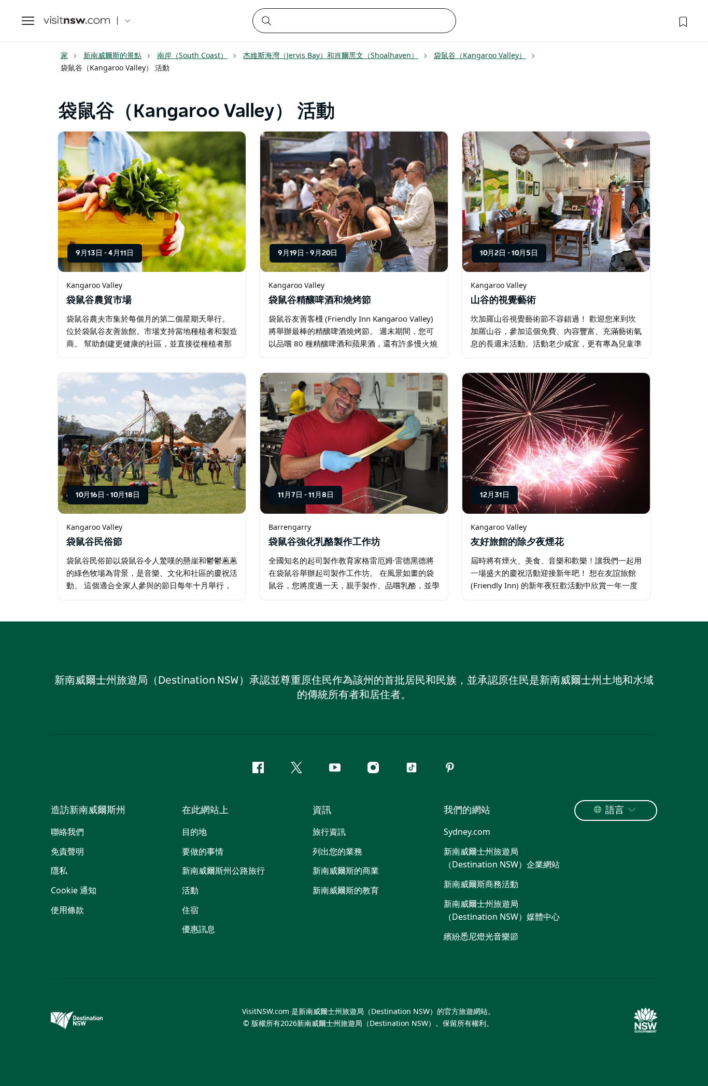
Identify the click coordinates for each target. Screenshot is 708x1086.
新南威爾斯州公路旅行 (223, 870)
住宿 (190, 910)
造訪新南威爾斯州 (88, 810)
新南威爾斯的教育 (346, 890)
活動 (190, 890)
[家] (77, 21)
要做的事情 (202, 851)
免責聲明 (67, 851)
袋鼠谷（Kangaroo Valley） (480, 55)
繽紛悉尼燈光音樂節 (481, 936)
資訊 (322, 810)
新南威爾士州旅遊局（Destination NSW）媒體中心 (502, 910)
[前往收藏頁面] (682, 21)
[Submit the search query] (266, 20)
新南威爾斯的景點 (112, 55)
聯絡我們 (67, 831)
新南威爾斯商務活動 (481, 884)
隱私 (59, 870)
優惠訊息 (198, 929)
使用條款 (67, 910)
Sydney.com (467, 831)
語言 (614, 810)
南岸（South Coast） (192, 55)
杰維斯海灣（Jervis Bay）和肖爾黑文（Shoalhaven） (330, 55)
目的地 (194, 831)
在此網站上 (205, 810)
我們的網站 (467, 810)
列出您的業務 (337, 851)
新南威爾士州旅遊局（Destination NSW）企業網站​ (502, 858)
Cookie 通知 (73, 890)
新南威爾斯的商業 (346, 870)
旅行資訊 (329, 831)
